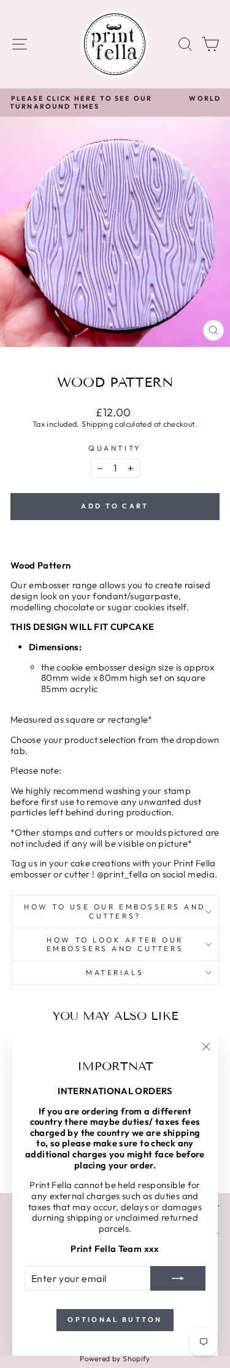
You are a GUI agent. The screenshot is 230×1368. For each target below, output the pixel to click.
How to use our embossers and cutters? (115, 911)
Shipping (97, 424)
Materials (115, 972)
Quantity (114, 448)
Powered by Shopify (115, 1358)
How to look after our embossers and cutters (115, 944)
